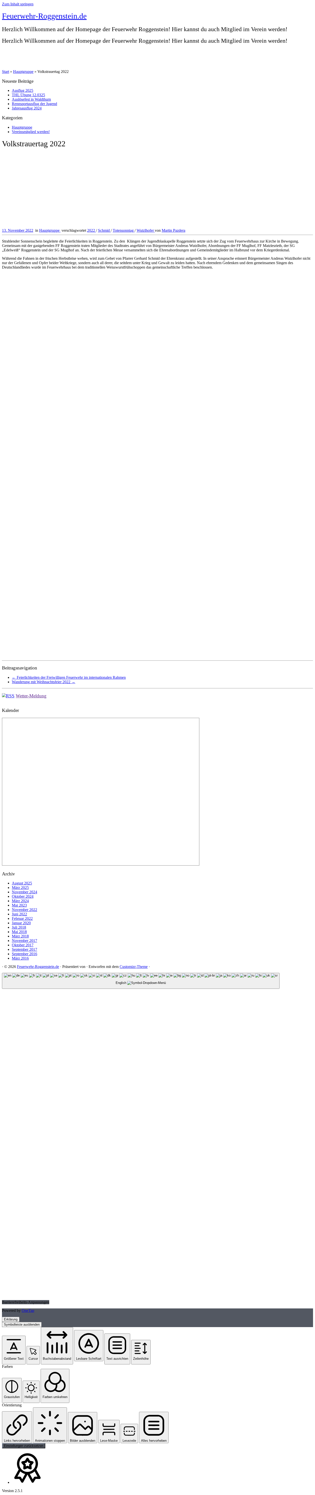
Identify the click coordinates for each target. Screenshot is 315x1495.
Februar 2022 (22, 918)
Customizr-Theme (134, 967)
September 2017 (24, 949)
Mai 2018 (19, 932)
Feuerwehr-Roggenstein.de (44, 16)
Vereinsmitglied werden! (31, 132)
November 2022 (24, 910)
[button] (14, 1350)
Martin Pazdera (173, 230)
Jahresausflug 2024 (27, 108)
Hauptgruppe (23, 71)
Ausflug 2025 (22, 90)
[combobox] (141, 981)
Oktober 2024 (22, 896)
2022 (91, 230)
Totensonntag (124, 230)
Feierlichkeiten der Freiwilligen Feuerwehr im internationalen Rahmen (69, 677)
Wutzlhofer (146, 230)
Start (5, 71)
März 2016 (20, 958)
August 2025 (22, 883)
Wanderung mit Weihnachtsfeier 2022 (43, 682)
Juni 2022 (19, 914)
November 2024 (24, 892)
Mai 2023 (19, 905)
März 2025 (20, 887)
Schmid (104, 230)
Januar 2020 (21, 923)
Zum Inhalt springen (17, 4)
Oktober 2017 (22, 945)
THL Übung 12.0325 (28, 95)
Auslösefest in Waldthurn (31, 99)
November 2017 (24, 940)
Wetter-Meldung (31, 695)
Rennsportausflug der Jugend (34, 104)
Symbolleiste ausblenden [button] (22, 1324)
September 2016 (24, 954)
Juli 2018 (19, 927)
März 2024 (20, 901)
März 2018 (20, 936)
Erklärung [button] (10, 1319)
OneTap (28, 1310)
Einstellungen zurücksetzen (23, 1446)
